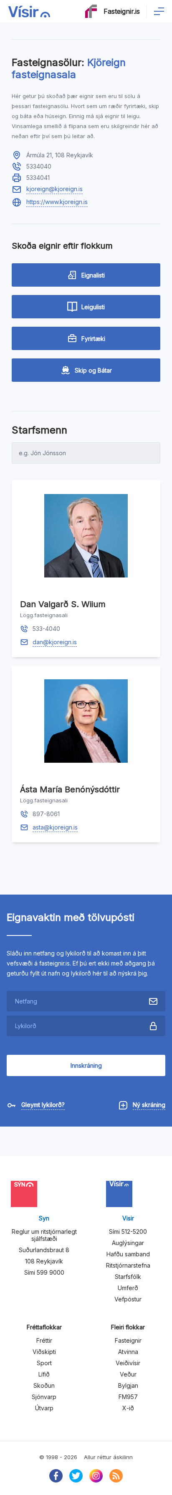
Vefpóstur (128, 1299)
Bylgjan (128, 1385)
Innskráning (86, 1065)
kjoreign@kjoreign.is (54, 188)
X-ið (128, 1408)
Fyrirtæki (93, 338)
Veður (128, 1374)
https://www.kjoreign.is (57, 201)
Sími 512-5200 (128, 1231)
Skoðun (44, 1385)
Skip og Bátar (93, 370)
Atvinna (128, 1351)
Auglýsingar (128, 1242)
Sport (44, 1362)
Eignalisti (93, 275)
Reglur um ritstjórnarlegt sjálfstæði (44, 1235)
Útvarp (44, 1408)
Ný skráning (149, 1104)
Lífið (44, 1374)
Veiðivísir (128, 1362)
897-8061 (46, 813)
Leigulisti (93, 306)
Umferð (128, 1287)
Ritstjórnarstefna (128, 1265)
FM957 (128, 1396)
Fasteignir (128, 1340)
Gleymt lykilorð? (43, 1104)
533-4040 (46, 628)
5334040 (38, 166)
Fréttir (44, 1340)
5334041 (38, 177)
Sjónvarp (44, 1396)
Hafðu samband (128, 1254)
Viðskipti (44, 1351)
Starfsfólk (128, 1276)
